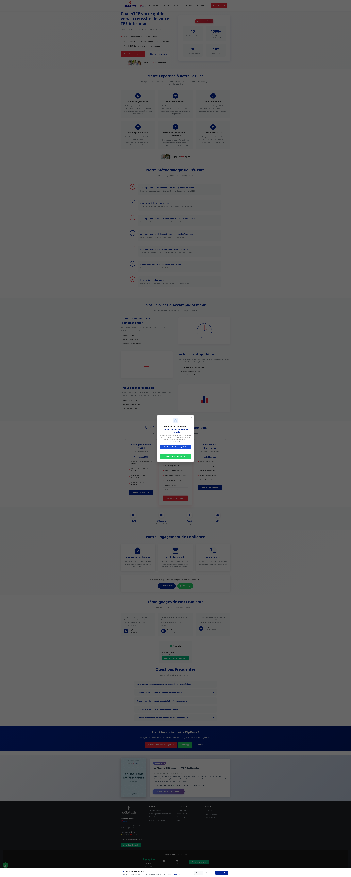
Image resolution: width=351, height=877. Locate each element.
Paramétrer (209, 872)
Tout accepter (221, 872)
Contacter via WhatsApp (176, 456)
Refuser (198, 872)
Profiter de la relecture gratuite (175, 447)
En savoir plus (176, 874)
